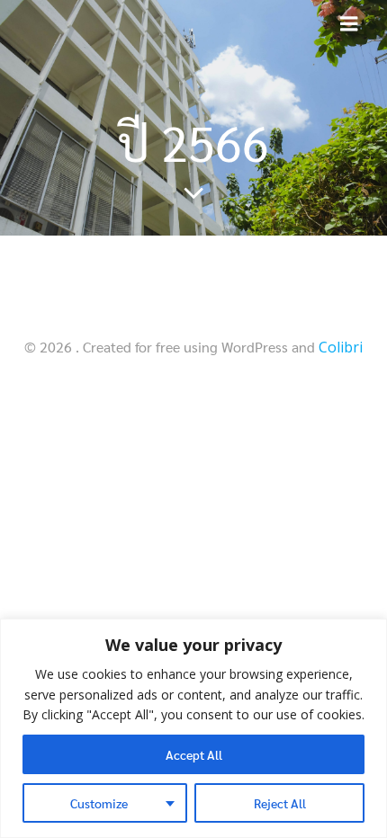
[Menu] (349, 24)
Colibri (341, 347)
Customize (99, 803)
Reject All (280, 803)
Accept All (194, 754)
